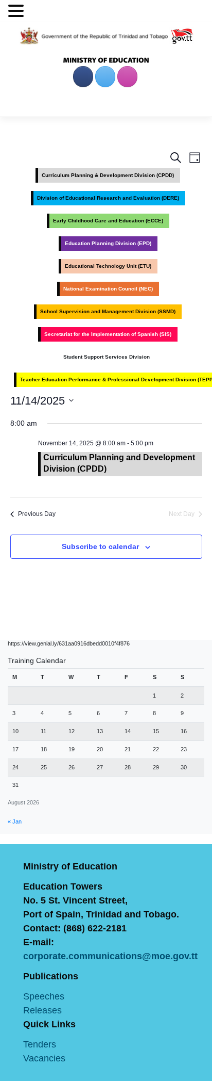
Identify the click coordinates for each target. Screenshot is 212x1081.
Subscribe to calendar (100, 546)
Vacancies (44, 1058)
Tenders (39, 1044)
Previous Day (37, 514)
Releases (42, 1010)
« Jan (15, 821)
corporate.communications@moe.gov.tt (110, 956)
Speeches (43, 996)
